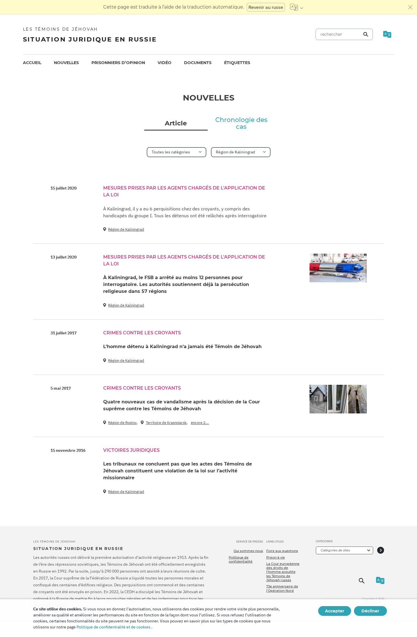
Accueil (32, 62)
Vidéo (164, 62)
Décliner (370, 611)
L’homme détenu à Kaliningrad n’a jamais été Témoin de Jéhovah (182, 346)
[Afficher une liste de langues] (296, 7)
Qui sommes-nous (248, 551)
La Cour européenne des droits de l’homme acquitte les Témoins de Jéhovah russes (282, 572)
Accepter (334, 611)
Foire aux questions (282, 551)
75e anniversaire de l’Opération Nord (282, 588)
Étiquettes (237, 62)
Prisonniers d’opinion (118, 62)
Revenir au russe (265, 7)
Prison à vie (275, 557)
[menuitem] (32, 62)
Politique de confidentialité (240, 559)
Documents (198, 62)
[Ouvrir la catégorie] (380, 550)
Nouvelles (66, 62)
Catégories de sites (335, 550)
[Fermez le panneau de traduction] (410, 7)
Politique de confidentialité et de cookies (113, 627)
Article (176, 123)
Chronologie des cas (241, 123)
